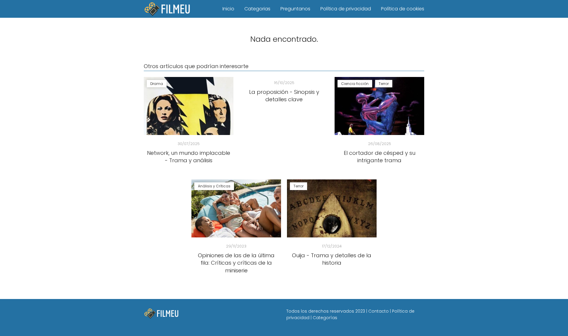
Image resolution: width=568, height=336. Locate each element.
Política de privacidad (345, 8)
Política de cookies (402, 8)
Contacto (378, 311)
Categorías (325, 318)
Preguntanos (295, 8)
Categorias (257, 8)
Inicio (228, 8)
